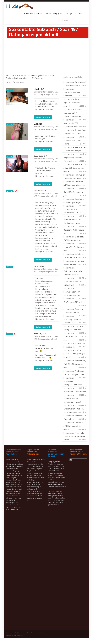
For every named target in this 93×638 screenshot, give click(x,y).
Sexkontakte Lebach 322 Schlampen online (75, 247)
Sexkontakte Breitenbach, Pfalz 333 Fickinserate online (75, 364)
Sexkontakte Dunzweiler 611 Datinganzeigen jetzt (75, 381)
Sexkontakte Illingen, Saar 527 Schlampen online (75, 132)
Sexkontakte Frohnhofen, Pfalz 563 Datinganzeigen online (75, 436)
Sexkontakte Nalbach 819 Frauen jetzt (75, 417)
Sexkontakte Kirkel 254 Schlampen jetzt (75, 192)
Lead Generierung (12, 635)
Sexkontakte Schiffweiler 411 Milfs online (75, 140)
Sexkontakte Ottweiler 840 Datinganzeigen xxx (75, 183)
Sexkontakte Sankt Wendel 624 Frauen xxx (75, 336)
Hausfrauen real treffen (33, 13)
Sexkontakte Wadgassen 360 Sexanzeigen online (75, 373)
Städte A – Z (80, 13)
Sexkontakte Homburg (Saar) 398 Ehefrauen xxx (75, 319)
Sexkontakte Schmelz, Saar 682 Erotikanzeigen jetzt (75, 399)
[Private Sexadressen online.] (19, 7)
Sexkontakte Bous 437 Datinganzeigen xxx (75, 328)
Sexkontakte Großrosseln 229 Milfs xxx (75, 302)
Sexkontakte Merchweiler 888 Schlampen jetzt (75, 123)
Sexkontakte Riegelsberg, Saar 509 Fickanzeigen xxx (75, 157)
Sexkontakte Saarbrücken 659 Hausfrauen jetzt (75, 149)
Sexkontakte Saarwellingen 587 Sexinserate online (75, 292)
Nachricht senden (42, 117)
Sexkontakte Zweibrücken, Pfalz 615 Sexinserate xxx (75, 408)
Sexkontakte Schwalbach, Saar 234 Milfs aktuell (75, 281)
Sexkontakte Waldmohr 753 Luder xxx (75, 390)
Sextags (69, 13)
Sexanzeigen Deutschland (26, 633)
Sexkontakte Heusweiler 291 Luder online (75, 176)
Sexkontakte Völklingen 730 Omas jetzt (75, 256)
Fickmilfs (39, 633)
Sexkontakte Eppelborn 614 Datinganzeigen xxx (75, 201)
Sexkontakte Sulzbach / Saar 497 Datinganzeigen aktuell (46, 93)
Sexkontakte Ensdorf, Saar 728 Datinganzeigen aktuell (75, 353)
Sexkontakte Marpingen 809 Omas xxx (75, 263)
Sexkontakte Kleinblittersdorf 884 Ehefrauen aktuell (75, 271)
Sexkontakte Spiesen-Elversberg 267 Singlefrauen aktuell (75, 113)
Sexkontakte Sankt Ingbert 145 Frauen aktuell (75, 102)
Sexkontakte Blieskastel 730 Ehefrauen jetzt (75, 238)
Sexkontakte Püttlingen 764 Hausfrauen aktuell (75, 209)
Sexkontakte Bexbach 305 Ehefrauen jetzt (75, 230)
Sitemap (20, 635)
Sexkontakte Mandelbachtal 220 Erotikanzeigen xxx (75, 220)
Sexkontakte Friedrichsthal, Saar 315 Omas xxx (75, 92)
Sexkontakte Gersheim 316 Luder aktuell (75, 311)
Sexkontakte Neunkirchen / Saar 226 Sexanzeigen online (75, 168)
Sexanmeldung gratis (54, 13)
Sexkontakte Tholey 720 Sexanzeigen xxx (75, 345)
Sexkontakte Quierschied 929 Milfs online (75, 84)
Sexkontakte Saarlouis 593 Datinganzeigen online (75, 426)
